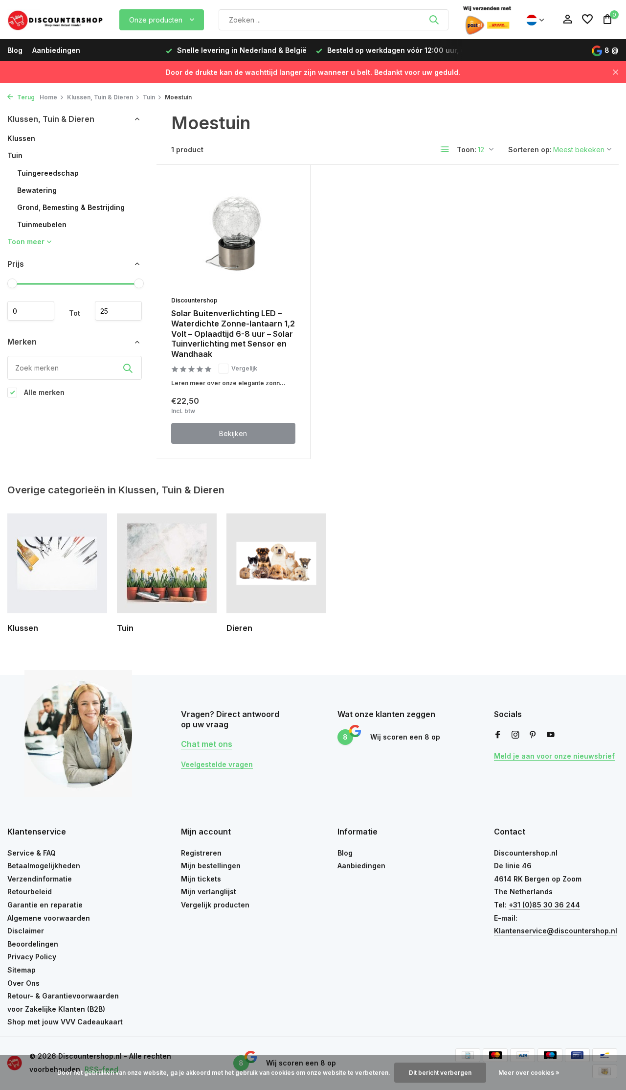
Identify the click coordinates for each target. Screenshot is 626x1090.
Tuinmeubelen (42, 224)
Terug (25, 97)
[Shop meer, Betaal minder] (56, 19)
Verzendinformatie (39, 879)
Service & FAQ (31, 853)
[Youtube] (551, 735)
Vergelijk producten (215, 905)
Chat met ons (206, 744)
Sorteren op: (530, 149)
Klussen (21, 138)
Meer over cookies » (528, 1072)
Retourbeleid (29, 891)
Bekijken (233, 433)
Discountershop (194, 300)
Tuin (149, 97)
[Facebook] (498, 735)
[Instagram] (515, 735)
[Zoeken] (433, 19)
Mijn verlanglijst (208, 891)
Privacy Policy (31, 956)
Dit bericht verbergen (440, 1072)
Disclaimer (25, 931)
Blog (14, 50)
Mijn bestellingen (211, 865)
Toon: (466, 149)
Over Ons (23, 983)
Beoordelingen (32, 944)
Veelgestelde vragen (217, 764)
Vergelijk (244, 368)
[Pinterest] (533, 735)
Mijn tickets (201, 879)
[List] (445, 149)
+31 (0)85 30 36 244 (544, 905)
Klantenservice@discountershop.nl (555, 931)
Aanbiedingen (56, 50)
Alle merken (43, 392)
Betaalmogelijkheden (43, 865)
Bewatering (37, 190)
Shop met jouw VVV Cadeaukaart (65, 1022)
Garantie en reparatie (45, 905)
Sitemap (21, 970)
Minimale (30, 311)
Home (48, 97)
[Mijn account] (567, 19)
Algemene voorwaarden (48, 918)
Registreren (201, 853)
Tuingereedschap (48, 173)
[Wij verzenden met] (487, 19)
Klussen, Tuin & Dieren (100, 97)
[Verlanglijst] (587, 19)
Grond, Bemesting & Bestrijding (71, 207)
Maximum (118, 311)
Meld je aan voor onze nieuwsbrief (554, 756)
